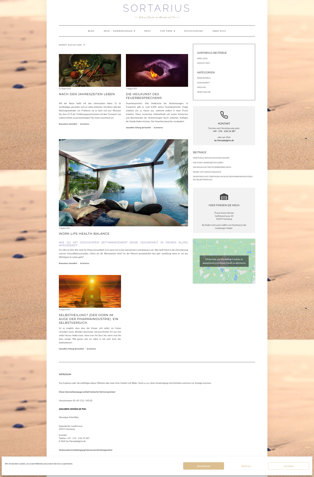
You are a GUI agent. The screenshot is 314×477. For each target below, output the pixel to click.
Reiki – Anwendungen (118, 31)
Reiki (147, 31)
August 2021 (203, 63)
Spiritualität (146, 127)
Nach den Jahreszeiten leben (87, 94)
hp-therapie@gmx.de (224, 140)
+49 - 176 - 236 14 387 (224, 131)
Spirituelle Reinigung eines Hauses (211, 158)
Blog (91, 31)
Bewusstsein (63, 124)
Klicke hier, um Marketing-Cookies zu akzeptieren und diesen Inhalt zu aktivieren (224, 261)
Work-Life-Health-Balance (84, 233)
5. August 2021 (64, 228)
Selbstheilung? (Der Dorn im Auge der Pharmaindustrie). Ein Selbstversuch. (88, 319)
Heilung (138, 127)
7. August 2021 (131, 88)
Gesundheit (73, 124)
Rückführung (193, 31)
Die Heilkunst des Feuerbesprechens (144, 96)
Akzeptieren (203, 466)
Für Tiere (166, 31)
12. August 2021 (65, 88)
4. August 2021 (64, 309)
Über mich (219, 31)
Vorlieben (289, 466)
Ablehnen (246, 466)
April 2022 (202, 58)
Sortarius (157, 8)
